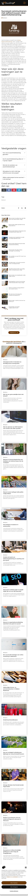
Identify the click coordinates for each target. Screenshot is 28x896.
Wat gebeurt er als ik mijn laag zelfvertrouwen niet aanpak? (14, 172)
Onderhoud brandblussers (10, 720)
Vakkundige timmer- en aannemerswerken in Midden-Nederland (11, 689)
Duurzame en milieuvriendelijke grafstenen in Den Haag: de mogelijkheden (12, 851)
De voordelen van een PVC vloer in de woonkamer (17, 257)
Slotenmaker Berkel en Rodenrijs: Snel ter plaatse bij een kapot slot (17, 231)
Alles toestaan (14, 882)
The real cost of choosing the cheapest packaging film (15, 294)
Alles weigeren (14, 887)
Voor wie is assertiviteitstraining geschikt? (14, 153)
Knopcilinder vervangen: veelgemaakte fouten (14, 307)
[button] (26, 867)
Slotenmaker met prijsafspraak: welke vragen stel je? (17, 276)
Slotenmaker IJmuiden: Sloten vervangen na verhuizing (15, 250)
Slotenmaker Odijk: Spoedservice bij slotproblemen (17, 225)
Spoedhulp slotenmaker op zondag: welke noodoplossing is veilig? (17, 269)
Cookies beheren (14, 891)
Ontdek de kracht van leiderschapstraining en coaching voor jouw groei (13, 558)
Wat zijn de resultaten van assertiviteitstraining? (14, 165)
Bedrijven (5, 17)
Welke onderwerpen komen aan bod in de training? (14, 178)
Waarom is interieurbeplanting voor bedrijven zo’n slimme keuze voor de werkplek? (13, 461)
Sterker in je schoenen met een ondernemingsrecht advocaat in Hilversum (12, 819)
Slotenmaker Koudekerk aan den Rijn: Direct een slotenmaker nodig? (17, 219)
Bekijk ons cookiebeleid (12, 877)
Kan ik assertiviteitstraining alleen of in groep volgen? (14, 159)
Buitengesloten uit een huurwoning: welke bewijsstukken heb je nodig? (17, 282)
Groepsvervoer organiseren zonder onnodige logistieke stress (16, 238)
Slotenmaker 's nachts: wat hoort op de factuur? (17, 301)
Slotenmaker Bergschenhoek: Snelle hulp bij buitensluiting (17, 244)
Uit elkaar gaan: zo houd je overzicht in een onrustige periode (17, 263)
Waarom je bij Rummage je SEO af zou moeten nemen (16, 288)
